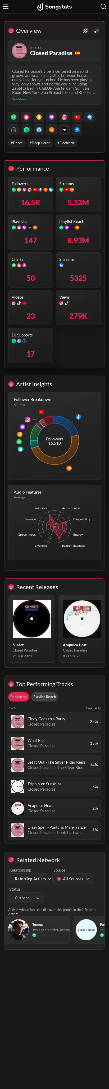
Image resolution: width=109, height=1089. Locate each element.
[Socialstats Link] (85, 30)
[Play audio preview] (17, 721)
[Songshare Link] (96, 30)
